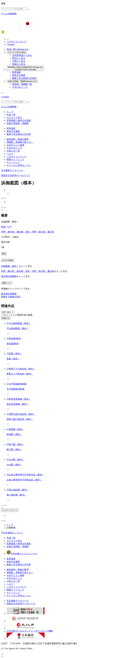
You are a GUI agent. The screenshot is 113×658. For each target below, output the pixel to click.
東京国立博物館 (9, 276)
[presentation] (2, 315)
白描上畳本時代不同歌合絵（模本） (24, 480)
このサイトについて (16, 41)
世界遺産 (16, 72)
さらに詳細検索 (9, 14)
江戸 (9, 227)
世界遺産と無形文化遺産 (25, 68)
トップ (10, 112)
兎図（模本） (13, 359)
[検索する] (28, 9)
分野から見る (18, 61)
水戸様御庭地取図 (15, 389)
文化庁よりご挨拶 (15, 145)
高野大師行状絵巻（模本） (20, 419)
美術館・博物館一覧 (22, 84)
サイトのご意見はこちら (19, 165)
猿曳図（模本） (14, 434)
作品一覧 (17, 49)
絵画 (3, 227)
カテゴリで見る (17, 52)
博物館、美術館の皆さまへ (20, 142)
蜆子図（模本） (14, 449)
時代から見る (18, 58)
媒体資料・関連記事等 (18, 139)
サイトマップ (13, 162)
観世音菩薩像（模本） (18, 404)
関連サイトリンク (15, 159)
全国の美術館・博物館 (22, 81)
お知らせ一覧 (13, 151)
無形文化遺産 (18, 75)
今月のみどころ (20, 87)
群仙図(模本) (13, 343)
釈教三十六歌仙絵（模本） (20, 374)
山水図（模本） (14, 464)
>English (10, 44)
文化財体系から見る (22, 55)
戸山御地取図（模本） (18, 328)
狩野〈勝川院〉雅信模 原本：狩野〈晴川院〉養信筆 (27, 232)
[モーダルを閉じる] (2, 653)
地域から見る (18, 64)
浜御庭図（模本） (10, 266)
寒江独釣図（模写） (16, 495)
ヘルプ (10, 154)
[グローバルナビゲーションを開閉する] (2, 92)
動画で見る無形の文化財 (24, 78)
